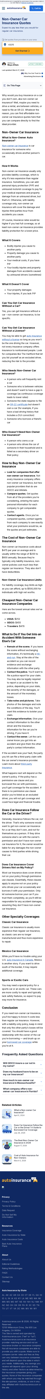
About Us (6, 1259)
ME (26, 1298)
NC (3, 1305)
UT (7, 1308)
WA (22, 1308)
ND (7, 1305)
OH (11, 1305)
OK (15, 1305)
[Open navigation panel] (3, 8)
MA (35, 1298)
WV (27, 1308)
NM (37, 1302)
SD (33, 1305)
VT (11, 1308)
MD (31, 1298)
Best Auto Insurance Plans (12, 1244)
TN (37, 1305)
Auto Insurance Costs (12, 1239)
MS (8, 1302)
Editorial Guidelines (11, 1264)
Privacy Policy (9, 1201)
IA (12, 1298)
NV (24, 1302)
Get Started (21, 51)
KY (19, 1298)
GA (37, 1295)
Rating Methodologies (12, 1268)
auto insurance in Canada (20, 960)
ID (3, 1298)
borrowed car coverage (19, 1042)
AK (7, 1295)
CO (22, 1295)
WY (35, 1308)
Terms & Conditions (11, 1206)
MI (39, 1298)
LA (23, 1298)
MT (16, 1302)
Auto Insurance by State (13, 1235)
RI (27, 1305)
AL (3, 1295)
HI (41, 1295)
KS (15, 1298)
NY (41, 1302)
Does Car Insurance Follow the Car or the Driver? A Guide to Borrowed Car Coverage (28, 1127)
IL (6, 1298)
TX (3, 1308)
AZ (11, 1295)
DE (30, 1295)
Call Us (37, 8)
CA (18, 1295)
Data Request (8, 1210)
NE (20, 1302)
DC (18, 1308)
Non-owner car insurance (15, 145)
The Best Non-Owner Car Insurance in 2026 (26, 1141)
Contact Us (7, 1277)
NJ (33, 1302)
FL (33, 1295)
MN (4, 1302)
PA (23, 1305)
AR (14, 1295)
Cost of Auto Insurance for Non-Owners (26, 1156)
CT (26, 1295)
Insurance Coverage (11, 1230)
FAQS (4, 1272)
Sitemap (6, 1281)
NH (28, 1302)
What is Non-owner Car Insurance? (25, 1111)
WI (31, 1308)
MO (12, 1302)
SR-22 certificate (19, 404)
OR (19, 1305)
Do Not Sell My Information (9, 1215)
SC (30, 1305)
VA (15, 1308)
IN (9, 1298)
